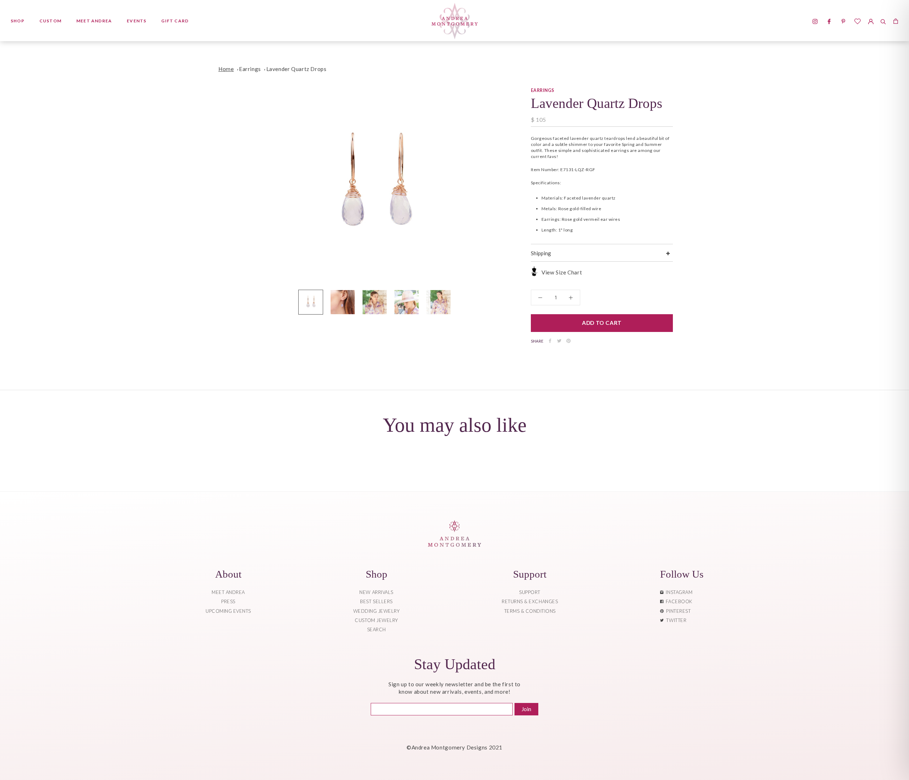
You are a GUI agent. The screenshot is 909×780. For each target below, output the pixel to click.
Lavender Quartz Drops (296, 69)
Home (226, 69)
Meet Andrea (94, 20)
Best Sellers (376, 601)
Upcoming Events (228, 611)
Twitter (675, 620)
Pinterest (677, 611)
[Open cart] (895, 20)
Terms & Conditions (530, 611)
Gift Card (175, 20)
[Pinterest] (568, 341)
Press (228, 601)
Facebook (677, 601)
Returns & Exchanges (530, 601)
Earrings (250, 69)
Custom (50, 20)
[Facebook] (550, 341)
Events (136, 20)
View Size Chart (561, 272)
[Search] (883, 20)
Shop (18, 20)
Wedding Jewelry (376, 611)
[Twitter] (559, 341)
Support (529, 592)
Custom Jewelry (376, 620)
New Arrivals (376, 592)
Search (376, 629)
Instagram (677, 592)
